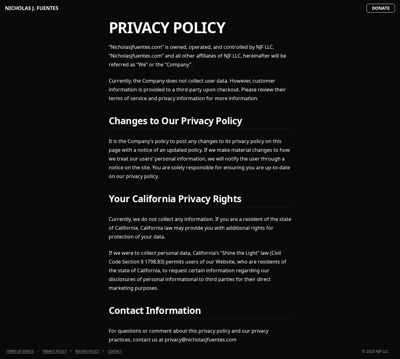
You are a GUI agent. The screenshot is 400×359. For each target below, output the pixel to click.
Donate (381, 8)
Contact (115, 351)
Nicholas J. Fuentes (31, 8)
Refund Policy (87, 351)
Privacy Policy (55, 351)
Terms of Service (20, 351)
